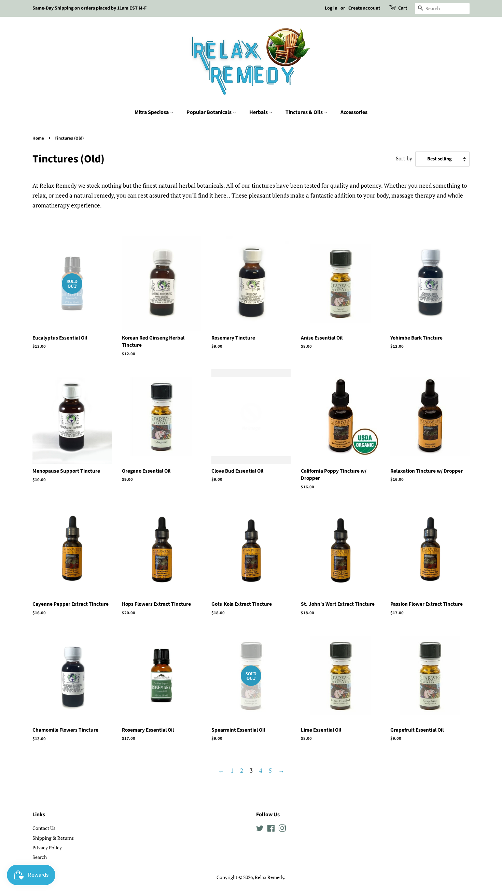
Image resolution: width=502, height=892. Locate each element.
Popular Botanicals (209, 112)
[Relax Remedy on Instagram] (282, 829)
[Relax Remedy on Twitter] (260, 829)
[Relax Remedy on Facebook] (271, 829)
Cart (402, 8)
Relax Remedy (269, 877)
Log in (331, 8)
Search (39, 857)
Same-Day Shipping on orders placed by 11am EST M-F (89, 8)
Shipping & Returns (53, 838)
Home (38, 138)
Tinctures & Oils (304, 112)
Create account (364, 8)
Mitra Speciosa (152, 112)
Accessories (353, 112)
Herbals (259, 112)
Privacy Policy (47, 847)
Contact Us (43, 828)
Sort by (404, 158)
